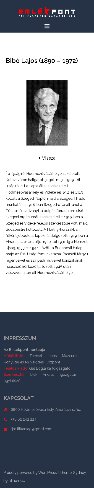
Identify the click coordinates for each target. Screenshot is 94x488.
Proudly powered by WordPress (30, 472)
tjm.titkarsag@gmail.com (31, 429)
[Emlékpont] (47, 11)
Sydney (79, 472)
